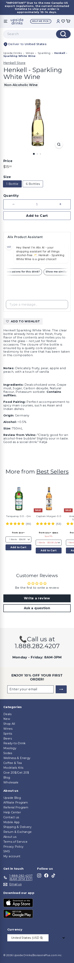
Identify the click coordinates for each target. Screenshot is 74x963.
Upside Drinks (12, 53)
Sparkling (44, 53)
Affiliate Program (15, 802)
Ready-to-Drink (14, 743)
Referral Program (15, 807)
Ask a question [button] (37, 608)
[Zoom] (59, 144)
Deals (7, 714)
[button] (15, 524)
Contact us (11, 817)
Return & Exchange (17, 832)
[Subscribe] (61, 689)
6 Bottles (33, 184)
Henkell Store (14, 63)
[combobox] (37, 34)
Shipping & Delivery (17, 827)
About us (9, 837)
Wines (30, 53)
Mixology (9, 748)
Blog (6, 777)
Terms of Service (15, 841)
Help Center (12, 812)
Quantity (11, 195)
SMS (6, 851)
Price (7, 161)
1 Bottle (12, 184)
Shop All (9, 724)
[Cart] (68, 21)
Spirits (7, 733)
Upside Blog (12, 798)
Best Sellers (52, 471)
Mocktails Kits (13, 767)
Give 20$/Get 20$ (16, 772)
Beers (7, 738)
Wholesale (10, 782)
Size (7, 177)
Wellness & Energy (16, 758)
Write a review (37, 598)
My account (12, 856)
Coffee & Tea (12, 763)
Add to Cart (18, 547)
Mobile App (11, 822)
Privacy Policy (13, 846)
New (6, 719)
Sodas (7, 753)
